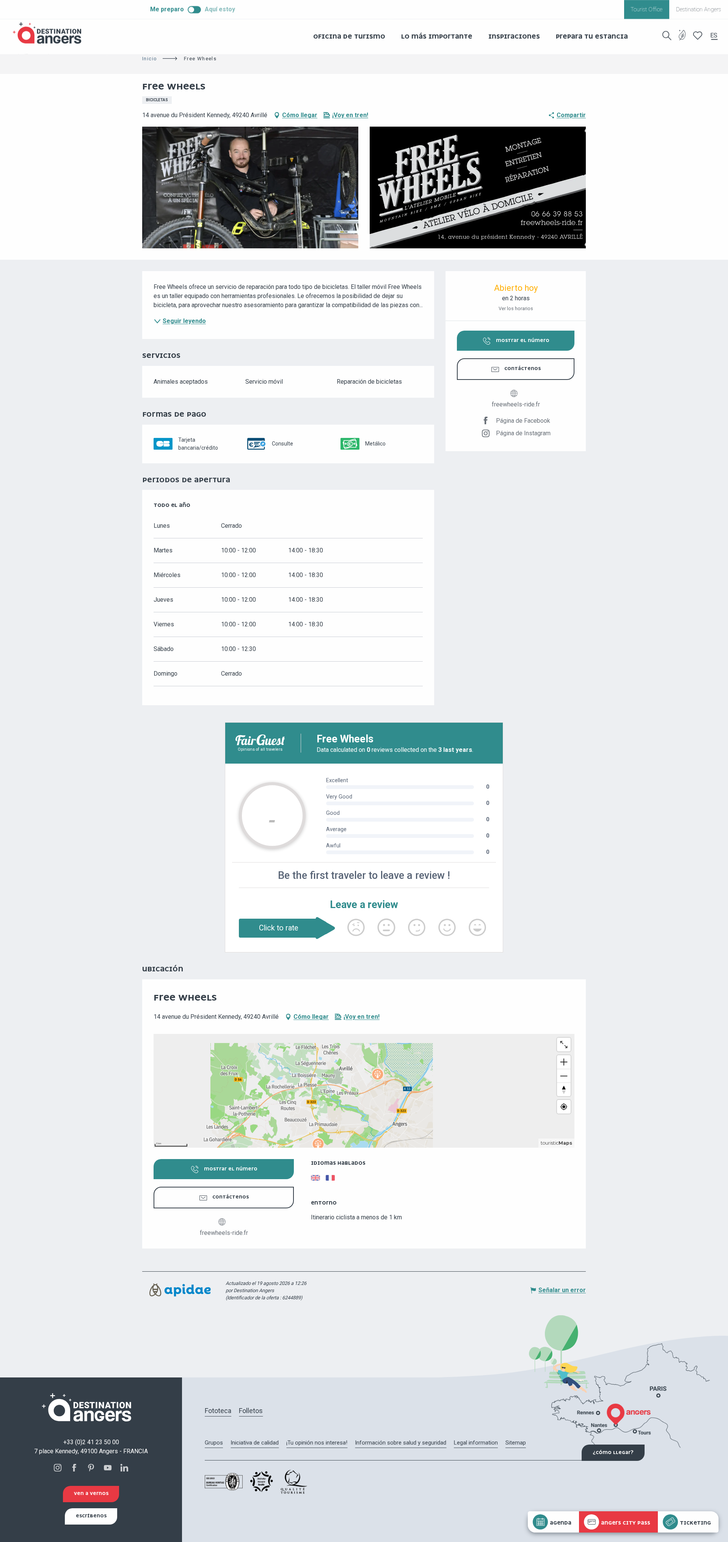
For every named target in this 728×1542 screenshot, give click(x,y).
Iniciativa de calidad (255, 1442)
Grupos (214, 1442)
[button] (667, 35)
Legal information (476, 1442)
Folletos (251, 1411)
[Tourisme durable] (682, 39)
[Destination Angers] (50, 33)
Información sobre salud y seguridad (400, 1442)
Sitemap (515, 1442)
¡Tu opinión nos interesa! (316, 1442)
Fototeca (218, 1411)
